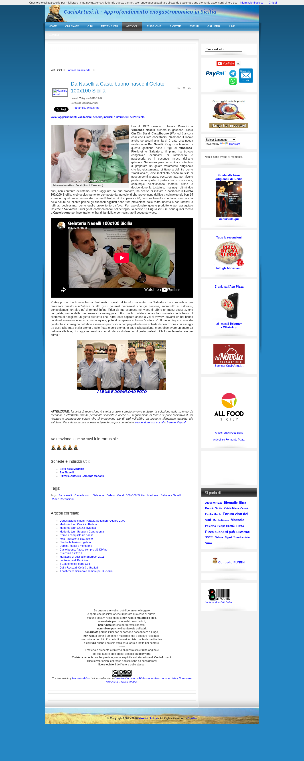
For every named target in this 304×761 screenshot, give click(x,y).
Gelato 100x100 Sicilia (131, 495)
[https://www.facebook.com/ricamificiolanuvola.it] (229, 354)
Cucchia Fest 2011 (71, 553)
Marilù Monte (221, 520)
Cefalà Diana (231, 508)
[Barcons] (220, 594)
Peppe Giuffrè (226, 526)
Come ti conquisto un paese (76, 535)
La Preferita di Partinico (74, 560)
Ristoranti (243, 532)
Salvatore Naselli (171, 495)
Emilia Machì (213, 514)
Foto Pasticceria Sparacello (76, 538)
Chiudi (273, 2)
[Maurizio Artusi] (60, 94)
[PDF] (178, 89)
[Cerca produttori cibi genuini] (229, 119)
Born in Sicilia (214, 508)
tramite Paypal (176, 422)
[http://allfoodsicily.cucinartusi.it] (229, 406)
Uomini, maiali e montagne (76, 545)
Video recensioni (63, 499)
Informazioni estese (251, 2)
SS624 (209, 537)
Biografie (231, 502)
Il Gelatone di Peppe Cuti (75, 563)
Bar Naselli (67, 472)
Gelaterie (98, 495)
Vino (208, 543)
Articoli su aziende (79, 70)
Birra (242, 502)
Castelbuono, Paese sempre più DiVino (83, 549)
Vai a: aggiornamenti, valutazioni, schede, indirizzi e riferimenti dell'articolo (97, 117)
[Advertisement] (122, 53)
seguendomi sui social (149, 422)
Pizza (240, 526)
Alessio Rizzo (213, 502)
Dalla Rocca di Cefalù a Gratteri (79, 567)
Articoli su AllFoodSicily (229, 432)
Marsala (237, 520)
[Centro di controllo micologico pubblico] (215, 562)
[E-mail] (189, 89)
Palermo (210, 526)
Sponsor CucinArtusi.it (229, 365)
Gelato (111, 495)
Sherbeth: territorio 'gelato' (75, 542)
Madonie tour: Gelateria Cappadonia (82, 531)
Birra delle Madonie (72, 469)
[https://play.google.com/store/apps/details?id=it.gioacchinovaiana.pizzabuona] (229, 305)
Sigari (228, 537)
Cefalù (244, 508)
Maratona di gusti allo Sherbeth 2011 (82, 556)
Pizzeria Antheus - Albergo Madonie (82, 476)
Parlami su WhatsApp (86, 107)
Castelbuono (82, 495)
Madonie (152, 495)
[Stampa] (184, 89)
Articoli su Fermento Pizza (229, 439)
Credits (192, 718)
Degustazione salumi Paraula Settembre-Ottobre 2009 (92, 520)
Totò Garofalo (241, 537)
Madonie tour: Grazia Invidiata (78, 527)
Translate (234, 144)
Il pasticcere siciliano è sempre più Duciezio (86, 571)
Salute (219, 537)
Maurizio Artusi (81, 678)
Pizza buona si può (220, 532)
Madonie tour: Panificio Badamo (79, 524)
